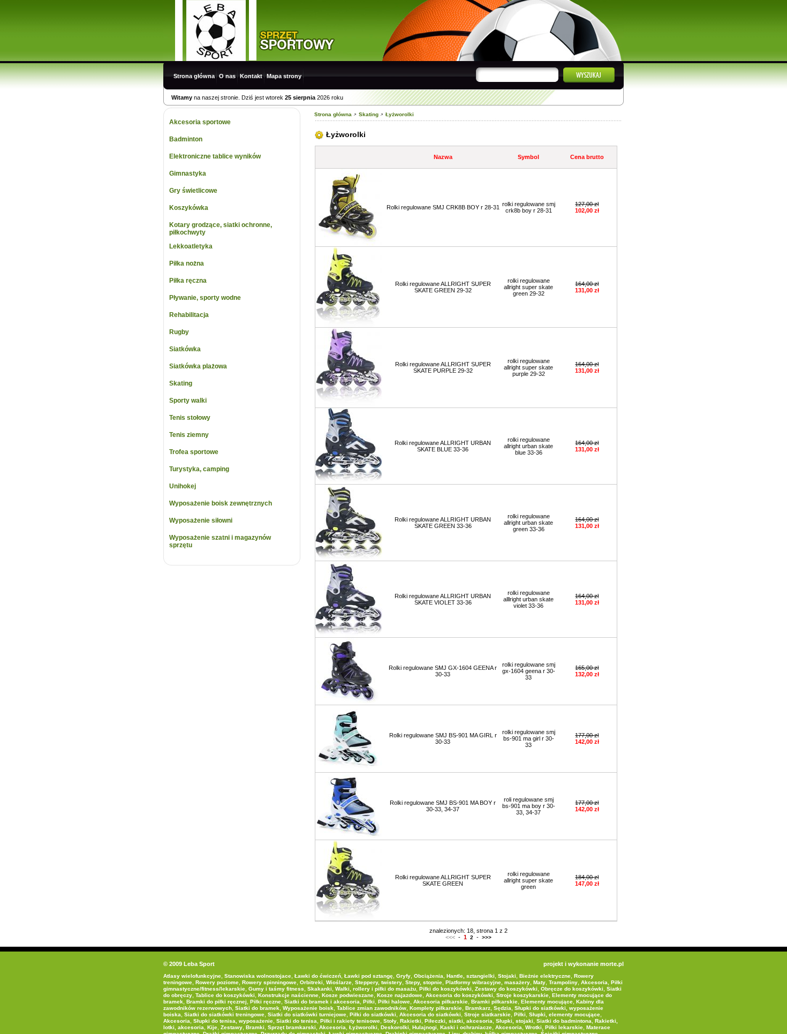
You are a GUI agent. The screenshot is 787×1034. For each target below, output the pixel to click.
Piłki (369, 1002)
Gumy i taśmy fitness (276, 989)
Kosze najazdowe (399, 995)
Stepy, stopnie (423, 982)
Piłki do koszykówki (445, 989)
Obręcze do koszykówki (572, 989)
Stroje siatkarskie (487, 1014)
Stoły (390, 1021)
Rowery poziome (217, 982)
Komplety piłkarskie (436, 1008)
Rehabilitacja (189, 315)
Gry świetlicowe (193, 190)
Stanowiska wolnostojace (257, 976)
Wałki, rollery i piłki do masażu (375, 989)
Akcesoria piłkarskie (440, 1002)
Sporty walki (188, 400)
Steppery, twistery (378, 982)
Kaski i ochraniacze (466, 1027)
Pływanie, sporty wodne (205, 297)
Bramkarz (477, 1008)
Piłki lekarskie (564, 1027)
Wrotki (533, 1027)
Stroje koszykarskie (522, 995)
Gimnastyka (187, 173)
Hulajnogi (424, 1027)
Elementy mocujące (547, 1002)
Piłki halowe (394, 1002)
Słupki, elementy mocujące (564, 1014)
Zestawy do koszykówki (506, 989)
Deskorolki (395, 1027)
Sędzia (502, 1008)
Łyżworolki (399, 114)
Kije (212, 1027)
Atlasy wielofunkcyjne (192, 976)
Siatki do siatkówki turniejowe (307, 1014)
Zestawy (232, 1027)
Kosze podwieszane (348, 995)
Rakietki (410, 1021)
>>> (486, 937)
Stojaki (507, 976)
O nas (227, 76)
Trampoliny (563, 982)
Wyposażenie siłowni (200, 520)
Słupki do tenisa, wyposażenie (233, 1021)
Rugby (179, 332)
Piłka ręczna (188, 280)
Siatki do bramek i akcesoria (322, 1002)
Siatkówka (185, 349)
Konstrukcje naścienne (288, 995)
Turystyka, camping (199, 469)
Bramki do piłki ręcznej (216, 1002)
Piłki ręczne (265, 1002)
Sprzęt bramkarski (292, 1027)
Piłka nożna (186, 263)
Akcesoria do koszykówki (459, 995)
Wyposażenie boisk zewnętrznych (220, 503)
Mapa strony (284, 76)
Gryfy (403, 976)
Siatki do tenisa (296, 1021)
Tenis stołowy (189, 417)
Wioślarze (339, 982)
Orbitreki (311, 982)
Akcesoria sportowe (200, 122)
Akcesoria (594, 982)
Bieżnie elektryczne (545, 976)
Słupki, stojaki (514, 1021)
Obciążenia (428, 976)
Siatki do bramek (257, 1008)
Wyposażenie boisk (308, 1008)
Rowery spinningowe (269, 982)
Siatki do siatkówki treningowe (224, 1014)
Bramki (255, 1027)
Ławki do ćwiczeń (317, 976)
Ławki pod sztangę (368, 976)
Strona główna (194, 76)
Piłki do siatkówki (373, 1014)
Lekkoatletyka (191, 246)
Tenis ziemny (189, 435)
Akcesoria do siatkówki (430, 1014)
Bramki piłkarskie (494, 1002)
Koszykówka (188, 208)
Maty (539, 982)
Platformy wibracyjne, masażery (487, 982)
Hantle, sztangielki (471, 976)
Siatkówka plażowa (198, 366)
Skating (180, 383)
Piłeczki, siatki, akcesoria (459, 1021)
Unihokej (182, 486)
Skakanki (319, 989)
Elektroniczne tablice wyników (215, 156)
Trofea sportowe (193, 452)
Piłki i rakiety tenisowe (350, 1021)
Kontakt (251, 76)
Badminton (185, 139)
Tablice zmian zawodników (371, 1008)
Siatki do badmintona (564, 1021)
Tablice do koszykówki (225, 995)
